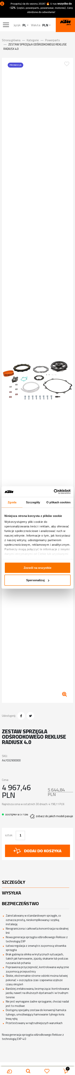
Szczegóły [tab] (33, 502)
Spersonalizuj (35, 580)
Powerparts (52, 40)
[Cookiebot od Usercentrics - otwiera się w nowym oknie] (54, 491)
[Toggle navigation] (7, 25)
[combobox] (25, 25)
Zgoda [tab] (12, 502)
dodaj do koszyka (43, 851)
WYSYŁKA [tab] (11, 893)
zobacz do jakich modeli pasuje (54, 816)
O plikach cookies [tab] (58, 502)
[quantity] (20, 835)
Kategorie (33, 40)
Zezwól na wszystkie (37, 567)
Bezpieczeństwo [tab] (20, 903)
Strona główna (11, 40)
